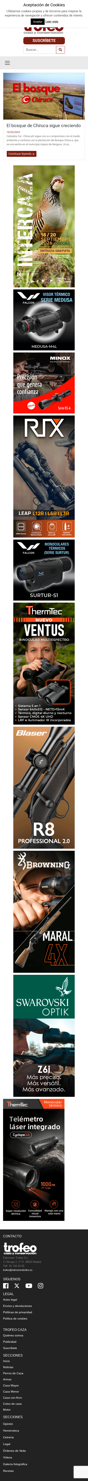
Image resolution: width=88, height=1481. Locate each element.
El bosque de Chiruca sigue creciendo (44, 125)
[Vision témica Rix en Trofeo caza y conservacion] (44, 476)
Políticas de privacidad (17, 1312)
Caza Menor (11, 1391)
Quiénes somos (13, 1335)
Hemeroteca (11, 1430)
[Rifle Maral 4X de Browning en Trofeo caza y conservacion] (44, 911)
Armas (7, 1379)
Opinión (8, 1423)
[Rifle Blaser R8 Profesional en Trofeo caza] (44, 787)
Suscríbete (44, 40)
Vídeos (7, 1457)
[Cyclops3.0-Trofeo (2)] (33, 1159)
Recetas (8, 1470)
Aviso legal (10, 1299)
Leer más (51, 21)
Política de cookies (15, 1318)
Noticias (8, 1367)
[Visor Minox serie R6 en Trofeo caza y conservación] (44, 383)
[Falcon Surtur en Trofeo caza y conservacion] (44, 570)
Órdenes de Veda (14, 1450)
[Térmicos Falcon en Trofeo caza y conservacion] (44, 319)
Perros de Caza (13, 1373)
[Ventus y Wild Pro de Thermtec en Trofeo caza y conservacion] (44, 663)
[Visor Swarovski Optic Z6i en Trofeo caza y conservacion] (44, 1035)
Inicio (6, 1361)
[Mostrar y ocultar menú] (7, 63)
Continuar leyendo (20, 153)
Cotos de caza (12, 1403)
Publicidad (9, 1341)
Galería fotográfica (15, 1464)
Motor (7, 1409)
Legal (6, 1444)
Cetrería (8, 1437)
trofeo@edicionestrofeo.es (17, 1270)
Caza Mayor (11, 1385)
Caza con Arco (12, 1397)
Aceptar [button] (37, 21)
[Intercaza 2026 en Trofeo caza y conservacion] (44, 226)
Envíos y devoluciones (17, 1306)
